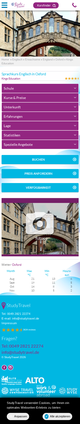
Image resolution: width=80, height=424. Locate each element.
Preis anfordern (38, 173)
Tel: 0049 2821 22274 (16, 313)
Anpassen (18, 416)
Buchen (38, 159)
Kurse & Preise (15, 98)
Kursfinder (44, 5)
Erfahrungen (13, 116)
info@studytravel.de (25, 318)
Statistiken (12, 135)
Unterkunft (12, 107)
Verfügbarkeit (38, 187)
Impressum (9, 323)
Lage (7, 126)
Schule (9, 88)
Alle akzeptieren (57, 416)
